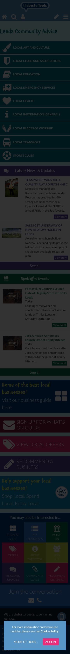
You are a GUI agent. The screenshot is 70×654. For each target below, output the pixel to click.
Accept (50, 642)
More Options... (26, 642)
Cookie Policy (50, 631)
